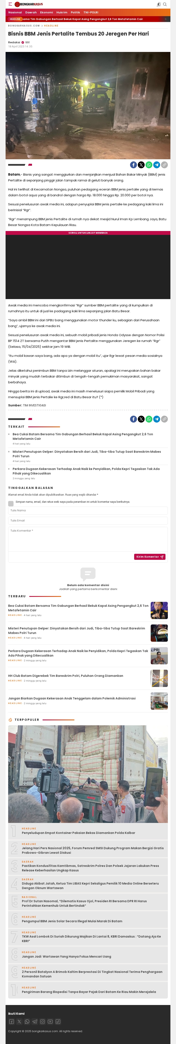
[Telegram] (156, 164)
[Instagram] (42, 1021)
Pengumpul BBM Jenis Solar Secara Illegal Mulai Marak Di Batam (72, 921)
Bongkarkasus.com (24, 26)
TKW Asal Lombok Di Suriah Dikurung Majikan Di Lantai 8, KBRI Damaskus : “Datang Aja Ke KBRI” (91, 938)
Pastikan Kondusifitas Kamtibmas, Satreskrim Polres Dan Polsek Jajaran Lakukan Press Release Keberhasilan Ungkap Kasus (90, 868)
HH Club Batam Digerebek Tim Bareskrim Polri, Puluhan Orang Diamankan (65, 676)
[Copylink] (164, 164)
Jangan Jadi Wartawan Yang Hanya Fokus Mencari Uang (66, 956)
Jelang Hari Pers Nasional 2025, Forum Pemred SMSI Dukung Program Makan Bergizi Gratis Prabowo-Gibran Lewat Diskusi (93, 850)
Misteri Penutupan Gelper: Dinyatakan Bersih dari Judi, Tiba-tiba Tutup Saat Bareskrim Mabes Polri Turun (87, 453)
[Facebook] (133, 164)
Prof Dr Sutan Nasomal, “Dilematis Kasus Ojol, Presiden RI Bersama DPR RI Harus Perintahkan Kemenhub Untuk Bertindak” (84, 903)
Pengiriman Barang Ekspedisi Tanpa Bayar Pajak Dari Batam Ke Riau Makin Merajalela (89, 992)
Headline (51, 26)
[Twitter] (141, 164)
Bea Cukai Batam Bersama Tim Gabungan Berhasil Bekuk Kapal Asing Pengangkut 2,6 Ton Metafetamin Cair (83, 436)
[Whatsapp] (27, 1021)
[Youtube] (50, 1021)
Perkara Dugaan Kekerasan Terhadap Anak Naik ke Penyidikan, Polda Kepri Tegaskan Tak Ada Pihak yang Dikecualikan (86, 471)
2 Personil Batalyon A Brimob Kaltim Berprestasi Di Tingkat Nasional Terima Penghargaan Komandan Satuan (92, 974)
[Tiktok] (58, 1021)
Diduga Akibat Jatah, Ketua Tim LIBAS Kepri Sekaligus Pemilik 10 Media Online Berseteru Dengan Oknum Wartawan (90, 885)
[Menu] (10, 4)
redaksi (14, 42)
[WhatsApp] (149, 164)
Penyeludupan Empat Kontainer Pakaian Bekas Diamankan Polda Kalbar (78, 833)
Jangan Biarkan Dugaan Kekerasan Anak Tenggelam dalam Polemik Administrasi (72, 698)
